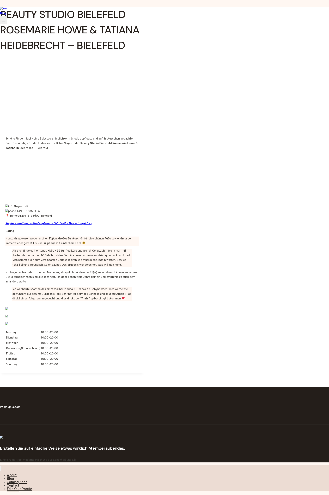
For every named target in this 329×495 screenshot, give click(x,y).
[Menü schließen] (0, 468)
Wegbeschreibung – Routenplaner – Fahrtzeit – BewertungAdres (48, 223)
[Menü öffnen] (3, 20)
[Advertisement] (72, 103)
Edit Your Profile (19, 489)
